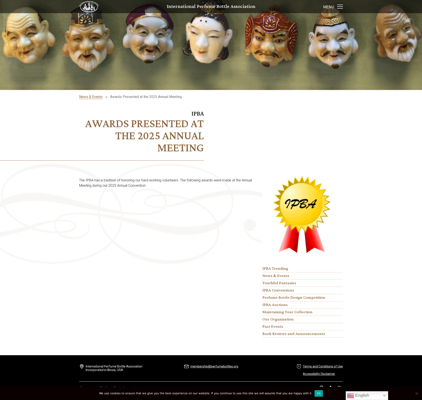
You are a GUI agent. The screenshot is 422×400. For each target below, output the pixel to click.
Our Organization (278, 319)
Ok (319, 393)
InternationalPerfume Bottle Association (211, 7)
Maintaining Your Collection (287, 312)
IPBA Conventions (278, 290)
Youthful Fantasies (279, 283)
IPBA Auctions (275, 305)
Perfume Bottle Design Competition (293, 297)
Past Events (272, 326)
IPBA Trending (275, 268)
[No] (416, 393)
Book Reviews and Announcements (293, 334)
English (361, 395)
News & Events (275, 276)
